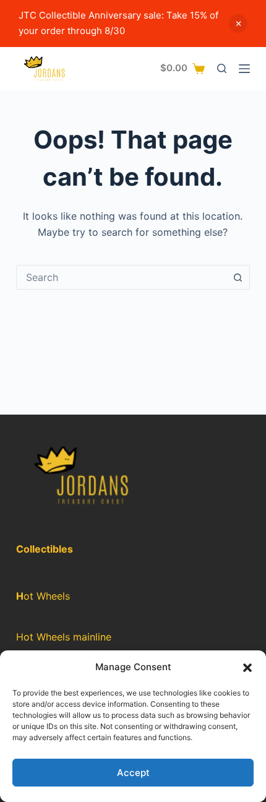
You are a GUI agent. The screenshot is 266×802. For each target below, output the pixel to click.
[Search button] (237, 277)
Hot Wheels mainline (63, 637)
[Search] (221, 68)
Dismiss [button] (238, 23)
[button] (247, 668)
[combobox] (121, 277)
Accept (133, 772)
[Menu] (244, 68)
